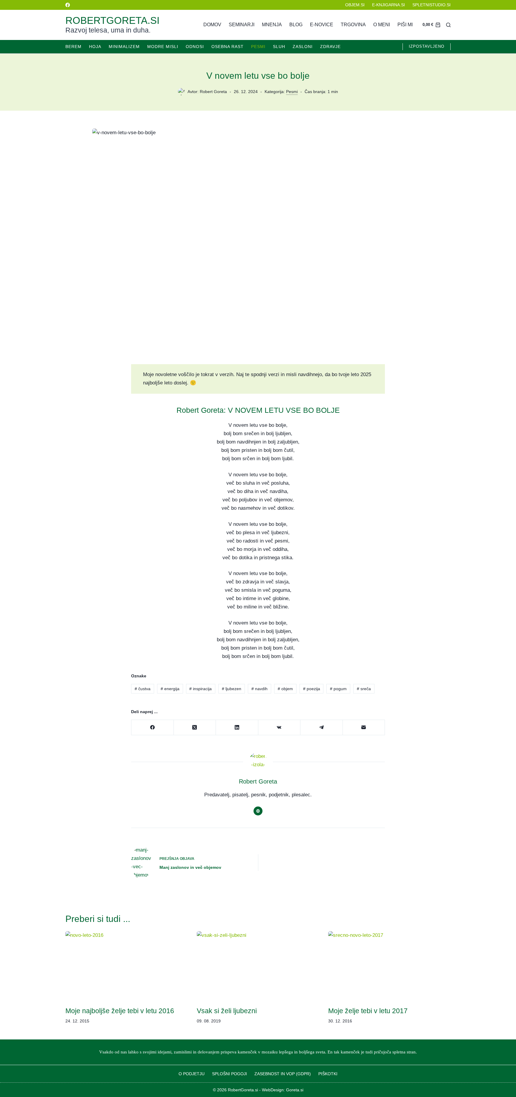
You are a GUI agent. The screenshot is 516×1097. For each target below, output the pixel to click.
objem (285, 688)
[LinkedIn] (237, 727)
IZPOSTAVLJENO (426, 46)
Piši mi (405, 24)
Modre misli (162, 46)
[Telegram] (321, 727)
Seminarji (241, 24)
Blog (295, 24)
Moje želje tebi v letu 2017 (368, 1011)
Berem (73, 46)
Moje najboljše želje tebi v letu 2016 (119, 1011)
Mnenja (272, 24)
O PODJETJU (192, 1073)
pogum (338, 688)
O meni (381, 24)
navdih (259, 688)
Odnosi (195, 46)
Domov (212, 24)
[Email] (364, 727)
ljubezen (231, 688)
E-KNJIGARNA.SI (388, 4)
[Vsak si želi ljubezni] (258, 965)
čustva (142, 688)
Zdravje (330, 46)
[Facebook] (67, 5)
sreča (364, 688)
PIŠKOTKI (327, 1073)
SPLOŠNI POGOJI (229, 1073)
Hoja (95, 46)
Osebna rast (227, 46)
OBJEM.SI (355, 4)
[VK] (279, 727)
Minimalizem (124, 46)
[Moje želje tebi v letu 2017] (389, 965)
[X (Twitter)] (195, 727)
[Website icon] (258, 810)
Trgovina (353, 24)
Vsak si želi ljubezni (227, 1011)
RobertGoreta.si (112, 20)
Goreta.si (294, 1089)
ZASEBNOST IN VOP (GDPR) (282, 1073)
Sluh (279, 46)
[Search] (448, 25)
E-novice (321, 24)
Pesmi (258, 46)
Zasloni (303, 46)
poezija (311, 688)
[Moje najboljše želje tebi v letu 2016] (126, 965)
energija (170, 688)
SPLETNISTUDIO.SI (431, 4)
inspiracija (200, 688)
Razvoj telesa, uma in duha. (107, 30)
